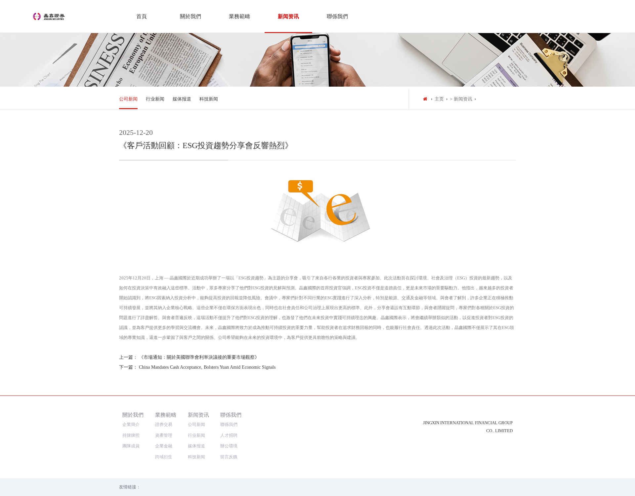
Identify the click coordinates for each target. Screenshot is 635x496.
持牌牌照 (131, 435)
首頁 (141, 16)
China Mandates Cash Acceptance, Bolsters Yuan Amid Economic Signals (207, 367)
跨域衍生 (163, 456)
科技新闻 (208, 99)
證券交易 (163, 424)
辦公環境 (228, 445)
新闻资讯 (288, 16)
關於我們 (190, 16)
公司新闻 (128, 99)
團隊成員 (131, 445)
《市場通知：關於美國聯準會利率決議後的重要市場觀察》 (199, 357)
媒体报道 (182, 99)
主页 (439, 99)
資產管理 (163, 435)
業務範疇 (239, 16)
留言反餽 (228, 456)
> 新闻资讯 (461, 99)
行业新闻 (155, 99)
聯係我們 (337, 16)
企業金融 (163, 445)
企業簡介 (131, 424)
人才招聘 (228, 435)
